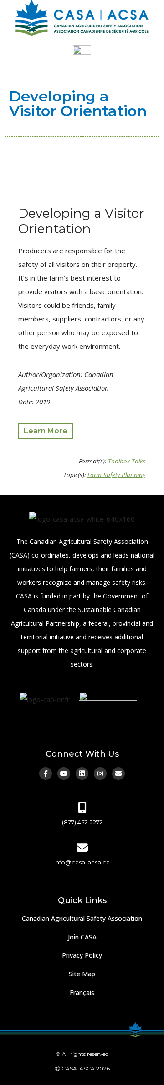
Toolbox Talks (127, 461)
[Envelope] (118, 773)
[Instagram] (100, 773)
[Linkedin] (82, 773)
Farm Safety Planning (116, 475)
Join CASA (82, 937)
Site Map (82, 973)
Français (82, 992)
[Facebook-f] (45, 773)
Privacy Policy (82, 955)
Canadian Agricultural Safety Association (82, 918)
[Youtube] (63, 773)
